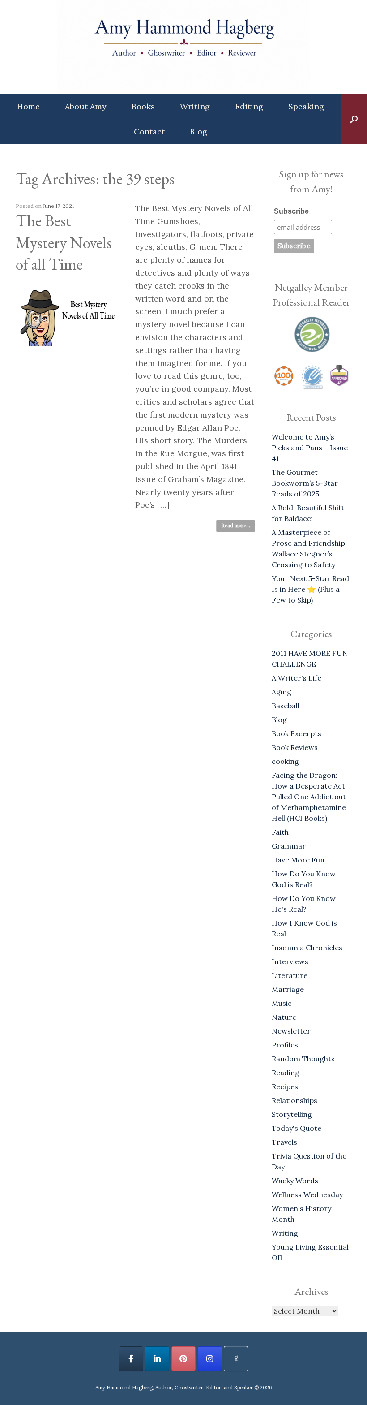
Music (282, 1003)
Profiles (285, 1044)
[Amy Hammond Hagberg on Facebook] (131, 1358)
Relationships (294, 1100)
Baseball (285, 705)
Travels (284, 1142)
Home (28, 106)
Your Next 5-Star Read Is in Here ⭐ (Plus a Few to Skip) (310, 589)
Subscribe (291, 211)
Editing (249, 106)
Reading (285, 1072)
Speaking (306, 106)
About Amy (86, 106)
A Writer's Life (296, 677)
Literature (289, 975)
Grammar (289, 845)
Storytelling (292, 1114)
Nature (284, 1017)
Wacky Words (295, 1180)
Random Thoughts (303, 1058)
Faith (280, 831)
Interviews (290, 961)
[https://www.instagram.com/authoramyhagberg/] (210, 1358)
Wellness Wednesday (307, 1194)
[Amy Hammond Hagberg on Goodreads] (236, 1358)
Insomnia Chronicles (307, 947)
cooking (285, 761)
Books (143, 106)
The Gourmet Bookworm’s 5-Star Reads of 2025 (305, 483)
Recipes (285, 1086)
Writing (195, 106)
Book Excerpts (296, 733)
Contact (149, 131)
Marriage (288, 989)
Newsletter (291, 1030)
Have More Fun (298, 859)
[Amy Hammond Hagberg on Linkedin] (157, 1358)
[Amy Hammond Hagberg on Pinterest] (183, 1358)
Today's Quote (296, 1128)
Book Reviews (295, 747)
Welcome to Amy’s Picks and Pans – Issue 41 (310, 447)
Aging (281, 691)
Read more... (235, 525)
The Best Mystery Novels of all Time (64, 242)
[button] (354, 119)
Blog (198, 131)
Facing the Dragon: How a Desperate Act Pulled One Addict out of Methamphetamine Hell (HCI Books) (309, 797)
